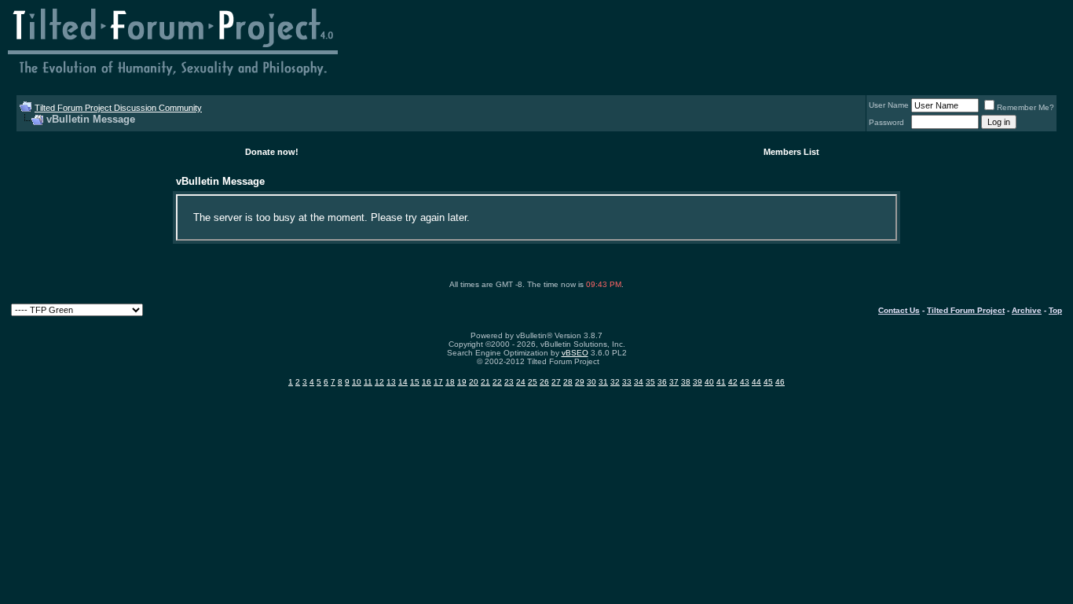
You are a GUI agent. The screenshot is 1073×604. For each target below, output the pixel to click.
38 (685, 382)
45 (768, 382)
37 (674, 382)
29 (579, 382)
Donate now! (271, 152)
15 (414, 382)
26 (544, 382)
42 (733, 382)
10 (356, 382)
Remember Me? (1025, 107)
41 (721, 382)
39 (697, 382)
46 (780, 382)
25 (532, 382)
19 (462, 382)
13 (391, 382)
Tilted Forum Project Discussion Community (118, 107)
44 (756, 382)
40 (709, 382)
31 (603, 382)
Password (886, 122)
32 (615, 382)
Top (1055, 310)
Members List (791, 152)
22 (497, 382)
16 (426, 382)
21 (485, 382)
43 (744, 382)
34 (638, 382)
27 (556, 382)
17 (438, 382)
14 (403, 382)
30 (591, 382)
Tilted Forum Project (966, 310)
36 (662, 382)
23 (509, 382)
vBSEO (575, 352)
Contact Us (899, 310)
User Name (889, 105)
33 (627, 382)
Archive (1027, 310)
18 (450, 382)
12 (379, 382)
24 (521, 382)
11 (368, 382)
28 (568, 382)
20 (473, 382)
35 (650, 382)
